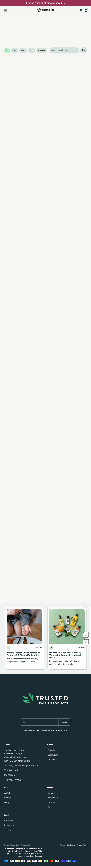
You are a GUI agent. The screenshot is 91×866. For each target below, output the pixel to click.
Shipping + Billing (12, 779)
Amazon (52, 802)
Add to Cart (31, 118)
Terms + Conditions (67, 845)
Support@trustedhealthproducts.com (21, 765)
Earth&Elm (53, 755)
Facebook (9, 820)
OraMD (51, 750)
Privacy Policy (82, 845)
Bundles (41, 51)
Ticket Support (11, 770)
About (7, 793)
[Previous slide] (86, 642)
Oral (14, 51)
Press (50, 807)
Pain (32, 51)
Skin (23, 51)
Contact (51, 793)
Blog (6, 802)
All (7, 51)
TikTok (7, 830)
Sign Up (64, 722)
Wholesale (53, 798)
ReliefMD (52, 759)
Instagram (9, 825)
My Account (9, 775)
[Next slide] (86, 635)
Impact (7, 798)
